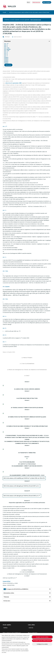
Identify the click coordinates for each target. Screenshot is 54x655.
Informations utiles (9, 593)
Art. (7, 49)
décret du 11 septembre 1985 (13, 83)
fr (27, 2)
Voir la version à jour (35, 20)
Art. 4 (6, 52)
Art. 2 (6, 45)
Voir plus (8, 65)
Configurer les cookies (42, 644)
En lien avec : (7, 601)
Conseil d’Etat (6, 581)
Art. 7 (6, 56)
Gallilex (5, 627)
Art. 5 (6, 53)
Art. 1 (6, 44)
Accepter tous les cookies (42, 637)
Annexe (6, 57)
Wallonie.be (36, 2)
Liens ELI (31, 627)
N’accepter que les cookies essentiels (42, 640)
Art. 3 (6, 46)
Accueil (4, 12)
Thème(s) (6, 597)
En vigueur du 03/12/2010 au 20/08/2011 (16, 589)
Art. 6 (6, 54)
